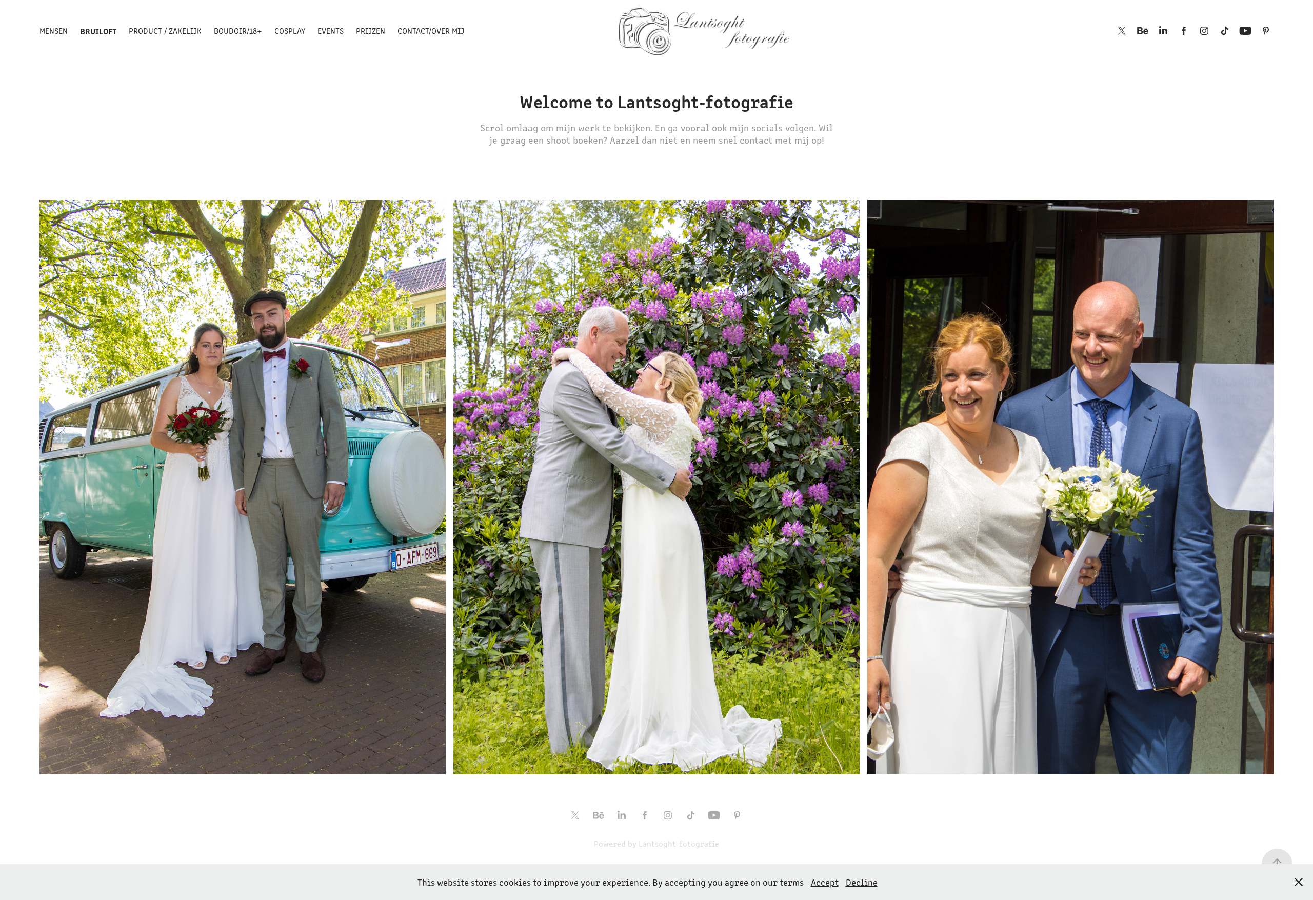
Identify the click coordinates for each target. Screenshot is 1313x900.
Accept (825, 882)
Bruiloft (98, 30)
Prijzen (370, 30)
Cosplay (289, 30)
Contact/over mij (430, 30)
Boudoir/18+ (238, 30)
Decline (862, 882)
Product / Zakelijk (165, 30)
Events (330, 30)
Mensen (53, 30)
